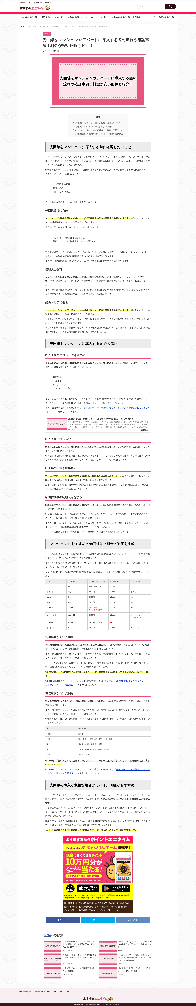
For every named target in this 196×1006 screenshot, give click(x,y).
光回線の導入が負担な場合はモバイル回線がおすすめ (98, 134)
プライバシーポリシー (60, 991)
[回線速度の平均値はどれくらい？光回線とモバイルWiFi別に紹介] (125, 972)
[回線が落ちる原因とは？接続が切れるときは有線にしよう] (70, 972)
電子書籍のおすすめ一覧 (52, 17)
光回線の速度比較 (75, 17)
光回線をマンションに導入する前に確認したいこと (97, 123)
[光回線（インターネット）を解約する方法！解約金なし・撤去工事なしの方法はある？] (70, 959)
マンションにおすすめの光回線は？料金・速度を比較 (98, 130)
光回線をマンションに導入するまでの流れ (93, 127)
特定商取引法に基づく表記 (39, 991)
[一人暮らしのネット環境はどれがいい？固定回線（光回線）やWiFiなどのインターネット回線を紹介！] (125, 959)
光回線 (47, 33)
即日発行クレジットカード (144, 17)
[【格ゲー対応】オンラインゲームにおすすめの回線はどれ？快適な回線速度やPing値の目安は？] (70, 946)
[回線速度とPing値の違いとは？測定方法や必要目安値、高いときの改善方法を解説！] (125, 946)
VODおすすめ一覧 (29, 17)
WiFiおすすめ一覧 (98, 17)
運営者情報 (23, 991)
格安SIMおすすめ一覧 (121, 17)
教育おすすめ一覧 (166, 17)
